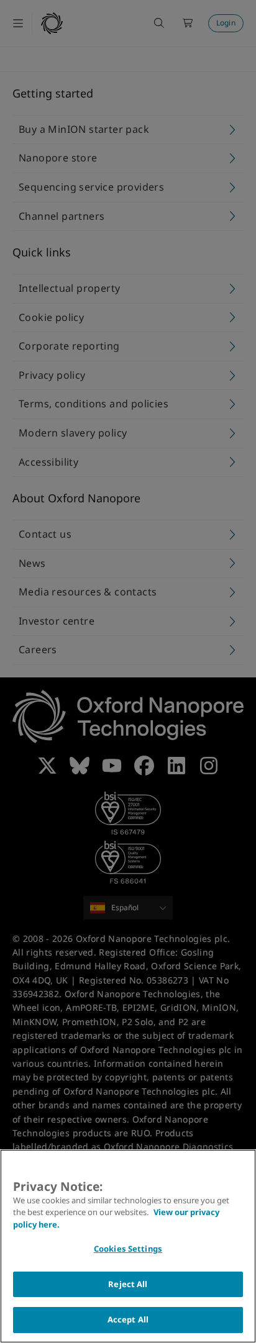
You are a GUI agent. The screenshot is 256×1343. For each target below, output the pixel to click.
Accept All (128, 1319)
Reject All (127, 1284)
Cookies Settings (128, 1248)
